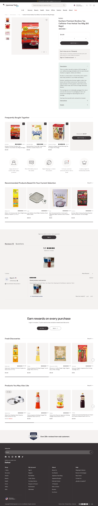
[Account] (87, 5)
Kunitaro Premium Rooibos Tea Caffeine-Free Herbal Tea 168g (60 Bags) (15, 147)
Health (42, 10)
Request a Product (33, 484)
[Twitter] (9, 457)
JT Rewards (55, 484)
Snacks (6, 475)
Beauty (36, 10)
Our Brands (55, 473)
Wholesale (31, 489)
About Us (54, 470)
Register (30, 473)
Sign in (49, 237)
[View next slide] (46, 51)
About (71, 10)
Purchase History (32, 481)
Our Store (54, 492)
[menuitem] (22, 10)
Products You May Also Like (17, 385)
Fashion (59, 10)
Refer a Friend (55, 486)
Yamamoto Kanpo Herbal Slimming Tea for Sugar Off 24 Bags (58, 147)
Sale (75, 10)
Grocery (30, 10)
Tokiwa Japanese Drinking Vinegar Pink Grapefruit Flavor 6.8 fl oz (36, 416)
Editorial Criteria (56, 481)
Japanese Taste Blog (57, 475)
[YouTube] (19, 456)
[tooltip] (36, 296)
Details (62, 105)
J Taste (6, 470)
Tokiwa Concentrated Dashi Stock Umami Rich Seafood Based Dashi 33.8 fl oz (82, 415)
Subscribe (91, 452)
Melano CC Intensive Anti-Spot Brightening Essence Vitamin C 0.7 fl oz (15, 213)
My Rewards (31, 486)
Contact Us (78, 478)
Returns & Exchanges (81, 473)
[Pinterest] (16, 457)
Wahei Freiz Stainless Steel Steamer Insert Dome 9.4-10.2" (14, 416)
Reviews (54, 489)
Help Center (79, 475)
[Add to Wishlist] (46, 20)
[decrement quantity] (62, 38)
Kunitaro (61, 18)
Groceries (7, 473)
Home (47, 10)
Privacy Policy (68, 504)
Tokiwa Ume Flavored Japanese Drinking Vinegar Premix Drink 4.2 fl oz (60, 416)
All (23, 10)
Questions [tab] (20, 244)
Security (74, 504)
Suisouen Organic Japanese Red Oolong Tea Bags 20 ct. (82, 369)
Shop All (89, 183)
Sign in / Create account (67, 57)
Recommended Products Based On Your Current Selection (30, 183)
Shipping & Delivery (80, 470)
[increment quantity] (85, 38)
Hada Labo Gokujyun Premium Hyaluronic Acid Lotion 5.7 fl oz (15, 369)
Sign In (30, 470)
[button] (62, 29)
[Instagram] (12, 457)
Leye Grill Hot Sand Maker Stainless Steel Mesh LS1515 (37, 213)
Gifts (6, 489)
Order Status (31, 478)
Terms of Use (61, 504)
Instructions (63, 100)
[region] (49, 262)
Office (53, 10)
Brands (65, 10)
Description (63, 66)
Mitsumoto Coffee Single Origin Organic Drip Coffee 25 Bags (60, 369)
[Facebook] (5, 457)
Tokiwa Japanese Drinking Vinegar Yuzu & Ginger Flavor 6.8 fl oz (37, 369)
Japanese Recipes (56, 478)
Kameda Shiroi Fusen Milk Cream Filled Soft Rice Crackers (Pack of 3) (36, 147)
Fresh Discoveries (12, 338)
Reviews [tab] (9, 244)
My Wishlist (31, 475)
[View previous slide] (41, 51)
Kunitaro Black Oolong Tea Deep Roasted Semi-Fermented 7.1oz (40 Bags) (82, 213)
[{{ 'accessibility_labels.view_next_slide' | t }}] (93, 359)
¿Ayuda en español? (81, 481)
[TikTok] (22, 457)
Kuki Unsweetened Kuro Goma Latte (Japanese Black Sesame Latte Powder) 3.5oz (59, 214)
